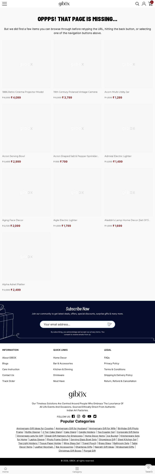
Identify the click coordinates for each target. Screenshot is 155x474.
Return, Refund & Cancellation (120, 381)
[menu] (4, 4)
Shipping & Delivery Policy (118, 375)
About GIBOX (9, 357)
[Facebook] (73, 416)
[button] (137, 4)
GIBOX (72, 460)
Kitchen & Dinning (63, 369)
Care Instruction (11, 369)
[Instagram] (79, 416)
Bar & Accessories (63, 363)
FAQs (107, 357)
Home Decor (60, 357)
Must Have (59, 381)
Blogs (5, 363)
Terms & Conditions (114, 369)
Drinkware (58, 375)
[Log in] (144, 4)
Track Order (8, 381)
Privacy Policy (111, 363)
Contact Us (8, 375)
